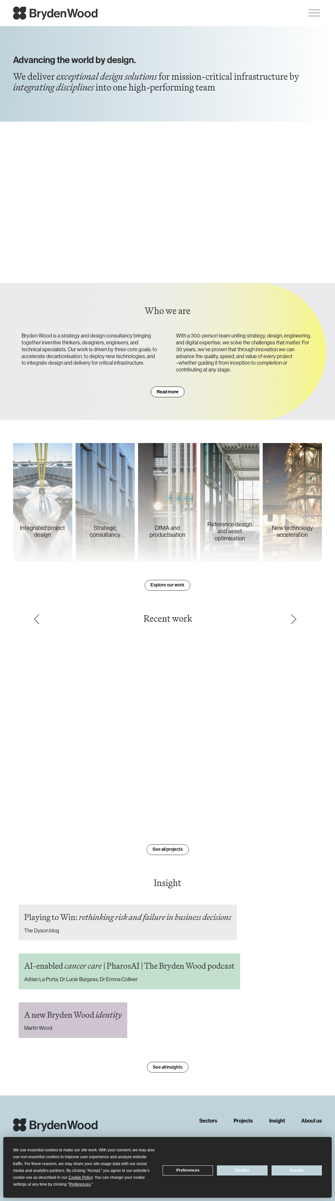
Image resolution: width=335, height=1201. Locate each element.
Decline (242, 1170)
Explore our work (167, 585)
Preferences (188, 1170)
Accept (296, 1170)
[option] (164, 730)
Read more (168, 392)
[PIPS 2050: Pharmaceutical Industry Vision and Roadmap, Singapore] (164, 727)
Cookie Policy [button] (80, 1177)
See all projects (167, 849)
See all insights (168, 1067)
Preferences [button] (80, 1184)
